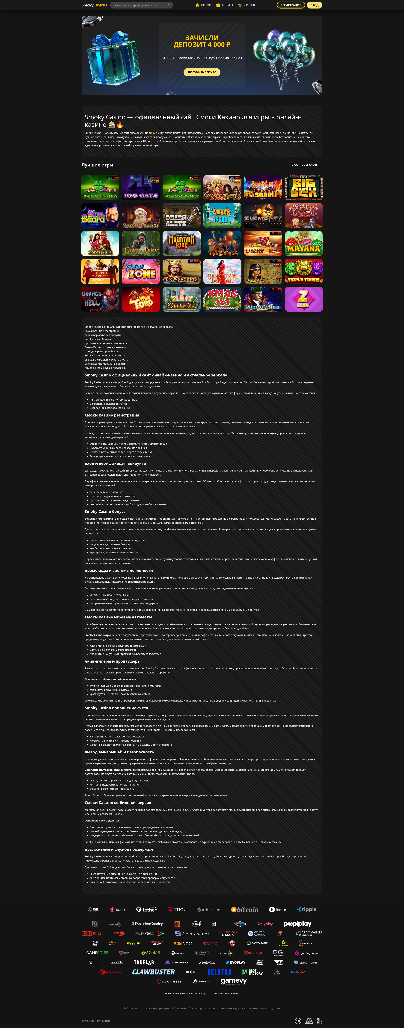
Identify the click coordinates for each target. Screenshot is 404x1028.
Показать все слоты (304, 164)
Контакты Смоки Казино (226, 993)
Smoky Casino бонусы (98, 339)
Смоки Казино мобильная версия (105, 363)
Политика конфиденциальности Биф (185, 993)
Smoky (94, 5)
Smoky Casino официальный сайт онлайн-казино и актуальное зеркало (129, 327)
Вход (314, 5)
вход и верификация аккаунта (103, 335)
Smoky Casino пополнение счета (105, 355)
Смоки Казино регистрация (102, 331)
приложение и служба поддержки (105, 368)
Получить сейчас (202, 72)
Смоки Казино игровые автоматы (105, 347)
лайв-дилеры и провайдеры (102, 351)
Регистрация (291, 5)
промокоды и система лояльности (106, 343)
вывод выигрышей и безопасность (106, 359)
